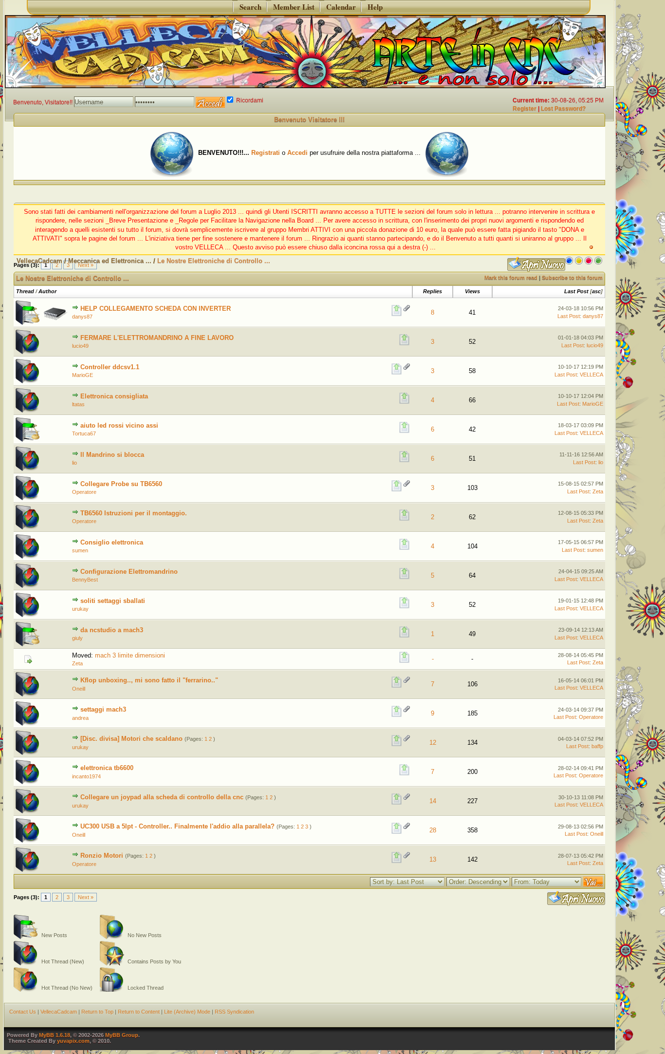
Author (47, 291)
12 (432, 742)
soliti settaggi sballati (112, 600)
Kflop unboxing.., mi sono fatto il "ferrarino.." (149, 680)
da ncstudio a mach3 (111, 630)
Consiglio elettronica (111, 542)
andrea (80, 718)
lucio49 (80, 346)
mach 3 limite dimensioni (130, 655)
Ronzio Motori (101, 855)
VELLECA (591, 374)
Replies (432, 291)
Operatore (84, 492)
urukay (80, 609)
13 (432, 859)
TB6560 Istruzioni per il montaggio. (133, 513)
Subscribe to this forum (572, 278)
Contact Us (22, 1012)
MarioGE (82, 375)
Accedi (297, 152)
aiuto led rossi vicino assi (119, 425)
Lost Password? (563, 108)
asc (596, 291)
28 (432, 830)
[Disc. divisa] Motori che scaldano (131, 738)
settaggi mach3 (103, 709)
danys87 (82, 317)
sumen (80, 550)
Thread (25, 291)
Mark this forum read (510, 278)
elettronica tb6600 (106, 768)
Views (472, 291)
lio (74, 463)
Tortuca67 (84, 433)
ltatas (78, 404)
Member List (291, 6)
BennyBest (85, 580)
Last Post (576, 291)
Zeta (597, 491)
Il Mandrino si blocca (112, 454)
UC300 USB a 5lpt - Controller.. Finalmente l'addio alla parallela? (177, 826)
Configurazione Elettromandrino (129, 571)
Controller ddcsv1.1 (109, 367)
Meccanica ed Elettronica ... (109, 260)
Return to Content (139, 1012)
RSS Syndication (234, 1012)
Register (524, 108)
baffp (597, 746)
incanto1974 (86, 776)
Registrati (265, 152)
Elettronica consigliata (114, 396)
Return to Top (97, 1012)
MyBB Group (121, 1035)
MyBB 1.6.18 (54, 1035)
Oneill (78, 689)
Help (373, 6)
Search (248, 6)
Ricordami (249, 100)
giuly (77, 638)
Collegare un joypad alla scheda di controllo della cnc (161, 797)
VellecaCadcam (39, 260)
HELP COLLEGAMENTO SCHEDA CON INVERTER (155, 308)
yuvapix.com (73, 1041)
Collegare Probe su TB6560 (121, 484)
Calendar (338, 6)
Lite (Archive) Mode (187, 1012)
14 (432, 801)
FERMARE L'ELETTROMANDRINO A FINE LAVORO (157, 337)
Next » (85, 897)
